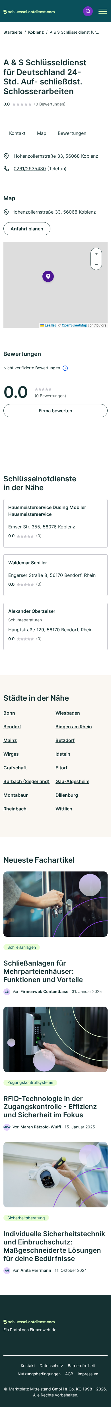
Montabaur (15, 795)
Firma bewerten (55, 410)
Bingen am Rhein (74, 726)
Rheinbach (14, 809)
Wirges (11, 754)
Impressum (88, 1373)
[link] (55, 523)
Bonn (9, 713)
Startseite (12, 32)
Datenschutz (51, 1365)
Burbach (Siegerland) (26, 781)
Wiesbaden (68, 713)
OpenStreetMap (74, 325)
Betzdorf (65, 740)
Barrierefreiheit (81, 1365)
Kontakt (28, 1365)
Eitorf (61, 768)
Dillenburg (67, 795)
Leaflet (50, 325)
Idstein (63, 754)
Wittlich (64, 809)
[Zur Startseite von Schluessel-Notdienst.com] (29, 11)
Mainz (10, 740)
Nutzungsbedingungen (39, 1373)
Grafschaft (15, 768)
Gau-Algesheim (72, 781)
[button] (88, 11)
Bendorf (12, 726)
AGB (69, 1373)
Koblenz (36, 32)
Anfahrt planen (27, 229)
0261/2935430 (30, 168)
